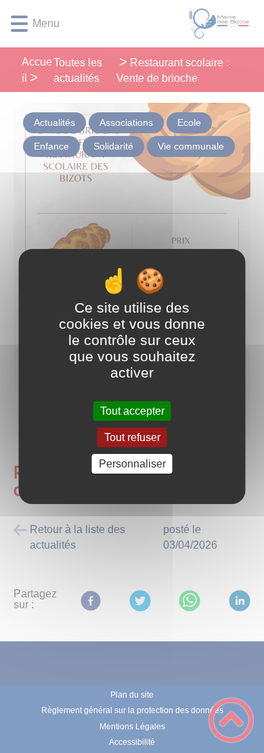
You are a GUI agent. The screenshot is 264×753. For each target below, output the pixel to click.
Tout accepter (132, 411)
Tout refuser (132, 437)
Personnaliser (132, 464)
